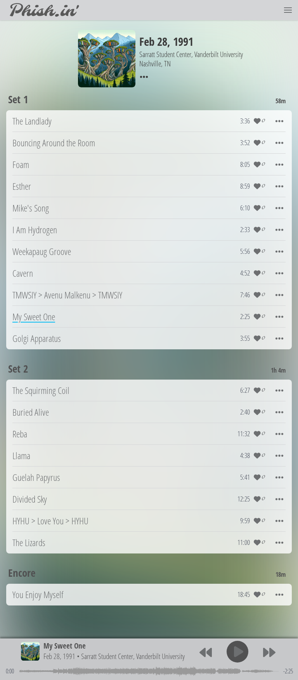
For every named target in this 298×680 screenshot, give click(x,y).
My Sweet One (64, 645)
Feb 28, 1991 (59, 656)
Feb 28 (153, 41)
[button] (288, 10)
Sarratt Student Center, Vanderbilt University (133, 656)
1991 (183, 41)
